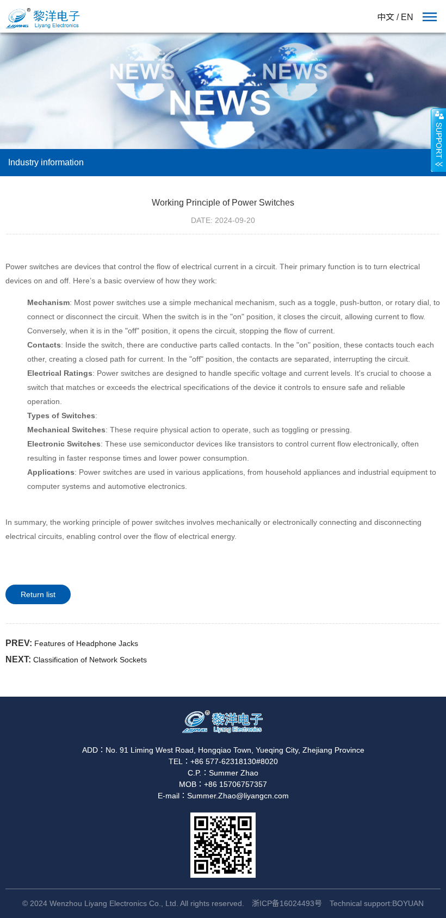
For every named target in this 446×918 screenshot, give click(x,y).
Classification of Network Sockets (90, 659)
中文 (385, 17)
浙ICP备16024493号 (287, 903)
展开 (438, 140)
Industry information (46, 162)
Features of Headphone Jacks (86, 643)
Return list (38, 594)
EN (407, 17)
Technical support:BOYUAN (377, 903)
